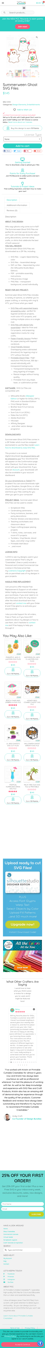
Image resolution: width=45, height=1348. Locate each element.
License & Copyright (17, 571)
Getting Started (22, 162)
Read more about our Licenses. (20, 122)
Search (4, 12)
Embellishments (33, 104)
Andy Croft (17, 1116)
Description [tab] (12, 200)
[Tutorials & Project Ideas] (22, 183)
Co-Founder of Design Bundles (26, 1119)
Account (16, 470)
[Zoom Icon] (37, 37)
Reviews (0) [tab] (12, 210)
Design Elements (19, 104)
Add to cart (22, 146)
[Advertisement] (22, 830)
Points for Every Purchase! (22, 173)
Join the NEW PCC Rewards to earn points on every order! (22, 19)
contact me (21, 603)
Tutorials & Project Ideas (22, 186)
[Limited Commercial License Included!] (4, 113)
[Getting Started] (22, 159)
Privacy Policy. (10, 1336)
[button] (3, 3)
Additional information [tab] (17, 205)
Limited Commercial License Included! (19, 115)
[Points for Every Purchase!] (22, 170)
